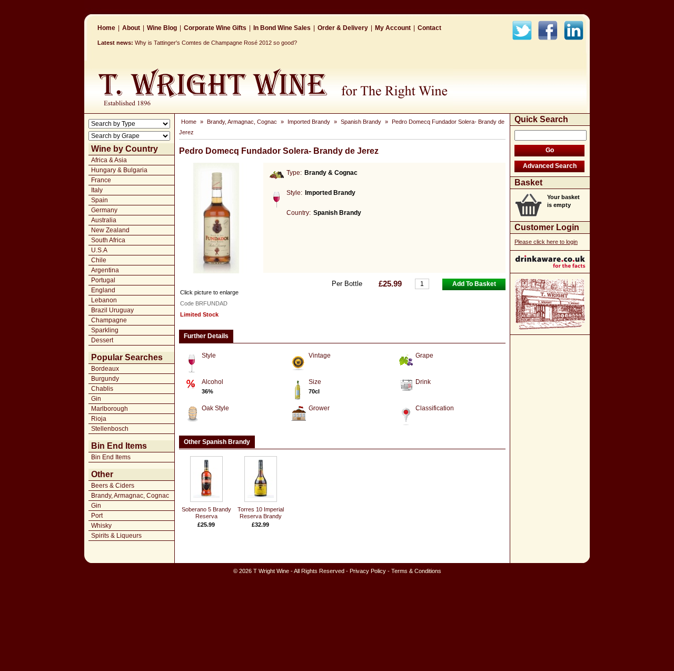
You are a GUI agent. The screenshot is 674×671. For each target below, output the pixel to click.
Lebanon (104, 300)
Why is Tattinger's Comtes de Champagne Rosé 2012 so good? (216, 43)
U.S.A (99, 250)
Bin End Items (111, 457)
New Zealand (110, 230)
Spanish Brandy (361, 122)
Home (106, 28)
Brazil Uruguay (112, 310)
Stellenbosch (109, 428)
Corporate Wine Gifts (215, 28)
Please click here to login (546, 242)
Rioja (98, 418)
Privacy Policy (368, 571)
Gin (96, 398)
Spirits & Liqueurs (116, 535)
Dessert (102, 340)
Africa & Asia (109, 160)
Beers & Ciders (112, 485)
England (103, 290)
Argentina (105, 270)
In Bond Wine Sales (282, 28)
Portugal (103, 280)
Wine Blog (162, 28)
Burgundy (105, 378)
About (131, 28)
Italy (97, 190)
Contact (429, 28)
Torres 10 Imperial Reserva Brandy (260, 512)
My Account (393, 28)
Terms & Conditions (416, 571)
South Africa (108, 240)
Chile (98, 260)
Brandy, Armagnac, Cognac (130, 495)
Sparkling (104, 330)
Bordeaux (105, 368)
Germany (104, 210)
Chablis (102, 388)
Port (97, 515)
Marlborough (109, 408)
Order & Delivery (343, 28)
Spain (99, 200)
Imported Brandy (309, 122)
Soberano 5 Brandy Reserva (206, 512)
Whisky (101, 525)
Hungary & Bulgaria (119, 170)
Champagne (109, 320)
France (101, 180)
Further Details (206, 336)
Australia (103, 220)
